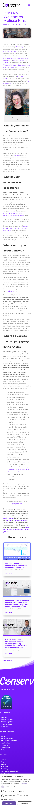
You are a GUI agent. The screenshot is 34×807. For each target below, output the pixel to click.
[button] (17, 799)
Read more (24, 783)
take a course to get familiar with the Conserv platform (16, 529)
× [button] (32, 775)
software (17, 155)
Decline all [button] (24, 803)
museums (24, 462)
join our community (20, 520)
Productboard (11, 291)
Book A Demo (8, 690)
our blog (9, 520)
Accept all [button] (9, 803)
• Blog (2, 762)
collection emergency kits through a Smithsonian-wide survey (16, 228)
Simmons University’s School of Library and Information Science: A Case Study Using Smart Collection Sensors (17, 604)
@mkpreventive (17, 504)
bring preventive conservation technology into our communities (18, 469)
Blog (25, 24)
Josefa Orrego (11, 569)
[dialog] (17, 790)
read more (8, 573)
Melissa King (9, 24)
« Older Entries (7, 660)
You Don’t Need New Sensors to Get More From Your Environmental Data (16, 565)
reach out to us (8, 518)
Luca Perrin (10, 609)
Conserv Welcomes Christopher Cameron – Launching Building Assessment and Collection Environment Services (16, 644)
